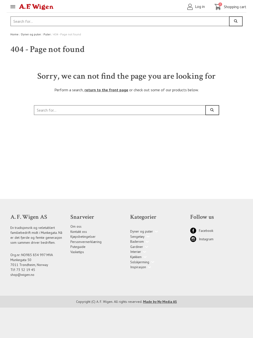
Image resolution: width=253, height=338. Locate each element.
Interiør (135, 251)
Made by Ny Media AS (160, 301)
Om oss (76, 226)
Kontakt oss (78, 231)
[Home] (36, 7)
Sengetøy (137, 236)
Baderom (137, 241)
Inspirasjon (138, 267)
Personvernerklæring (86, 242)
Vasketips (77, 252)
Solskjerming (139, 262)
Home (14, 34)
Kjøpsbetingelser (83, 236)
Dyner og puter (31, 34)
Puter (47, 34)
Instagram (194, 239)
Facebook (194, 231)
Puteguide (77, 246)
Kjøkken (136, 257)
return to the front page (106, 89)
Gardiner (136, 246)
